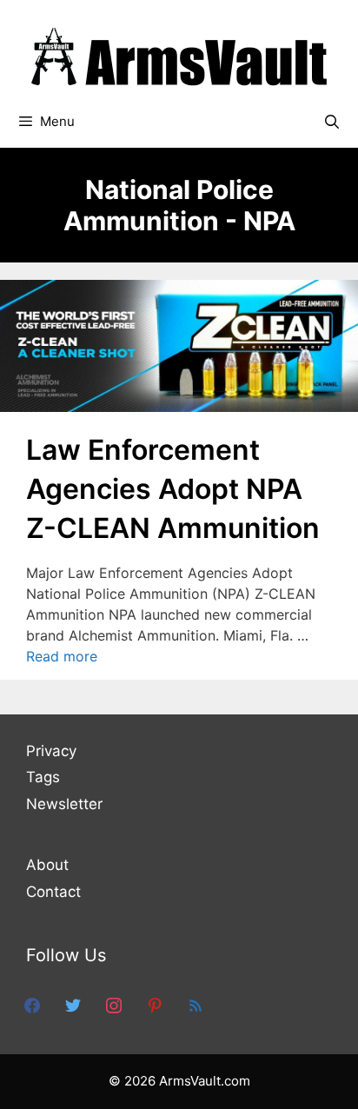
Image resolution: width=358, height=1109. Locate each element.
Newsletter (64, 804)
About (47, 864)
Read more (61, 656)
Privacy (51, 751)
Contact (53, 891)
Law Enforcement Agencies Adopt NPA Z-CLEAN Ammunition (173, 489)
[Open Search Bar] (331, 122)
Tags (43, 777)
